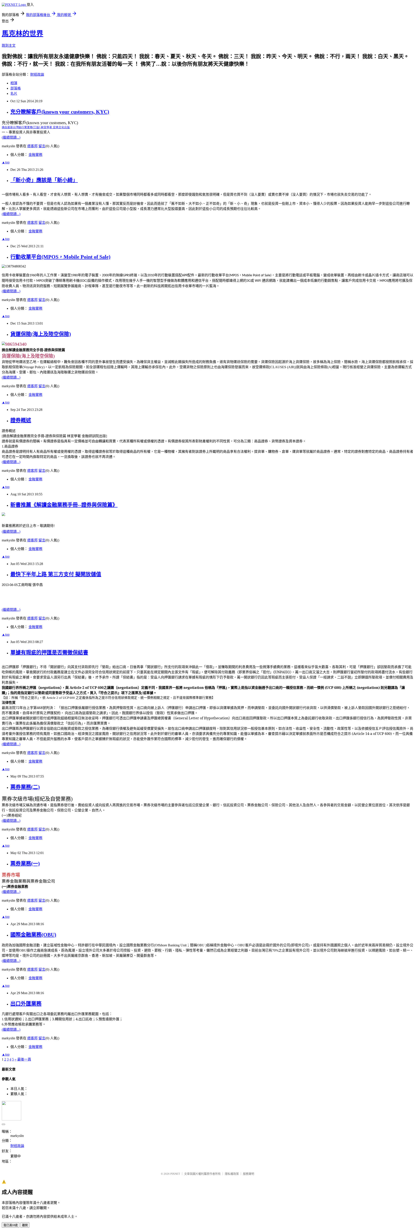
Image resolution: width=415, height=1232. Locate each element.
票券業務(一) (25, 863)
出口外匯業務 (26, 1003)
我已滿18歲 (10, 1225)
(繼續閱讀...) (11, 137)
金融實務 (35, 155)
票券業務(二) (25, 787)
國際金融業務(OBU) (33, 935)
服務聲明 (248, 1173)
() (36, 127)
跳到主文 (9, 45)
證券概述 (20, 420)
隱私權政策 (232, 1173)
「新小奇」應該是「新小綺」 (44, 180)
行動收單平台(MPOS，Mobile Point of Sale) (60, 257)
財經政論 (37, 74)
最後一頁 (24, 1059)
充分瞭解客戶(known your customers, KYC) (59, 112)
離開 (25, 1225)
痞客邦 (32, 146)
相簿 (13, 83)
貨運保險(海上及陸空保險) (40, 334)
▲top (6, 162)
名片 (13, 93)
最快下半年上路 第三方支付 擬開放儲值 (55, 574)
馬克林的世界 (22, 33)
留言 (41, 146)
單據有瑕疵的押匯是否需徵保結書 (49, 652)
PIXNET (175, 1173)
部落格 (15, 88)
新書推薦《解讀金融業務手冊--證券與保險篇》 (64, 505)
